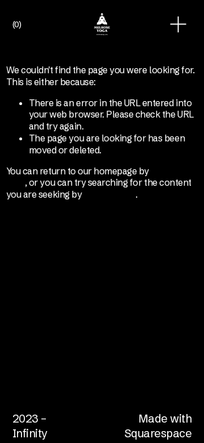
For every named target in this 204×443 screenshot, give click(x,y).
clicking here (110, 194)
